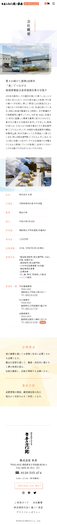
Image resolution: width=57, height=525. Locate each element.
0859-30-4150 (31, 295)
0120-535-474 (31, 472)
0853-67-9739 (31, 322)
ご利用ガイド (21, 502)
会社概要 (37, 502)
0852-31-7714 (31, 308)
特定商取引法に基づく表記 (28, 507)
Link (43, 322)
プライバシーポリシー (28, 512)
